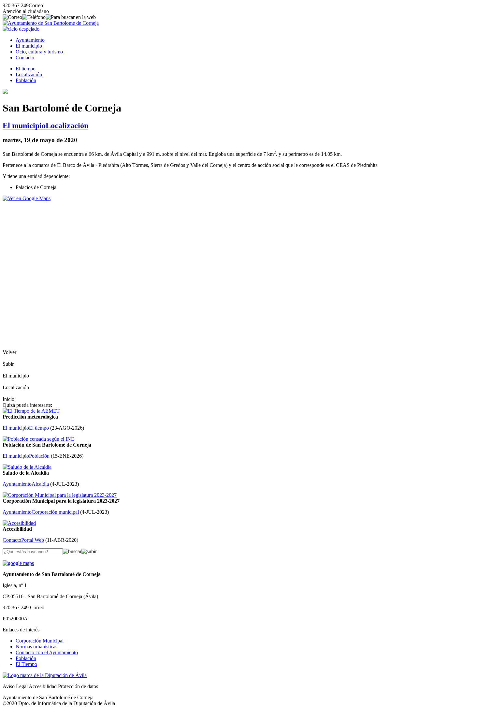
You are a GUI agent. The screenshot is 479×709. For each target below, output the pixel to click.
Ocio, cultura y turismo (39, 51)
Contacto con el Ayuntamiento (47, 652)
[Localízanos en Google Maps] (18, 563)
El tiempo (26, 68)
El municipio (29, 46)
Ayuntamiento (30, 40)
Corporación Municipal (40, 640)
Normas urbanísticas (36, 646)
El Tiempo (26, 664)
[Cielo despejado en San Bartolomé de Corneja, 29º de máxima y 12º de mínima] (21, 29)
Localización (29, 74)
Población (26, 80)
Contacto (25, 57)
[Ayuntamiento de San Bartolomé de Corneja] (51, 23)
